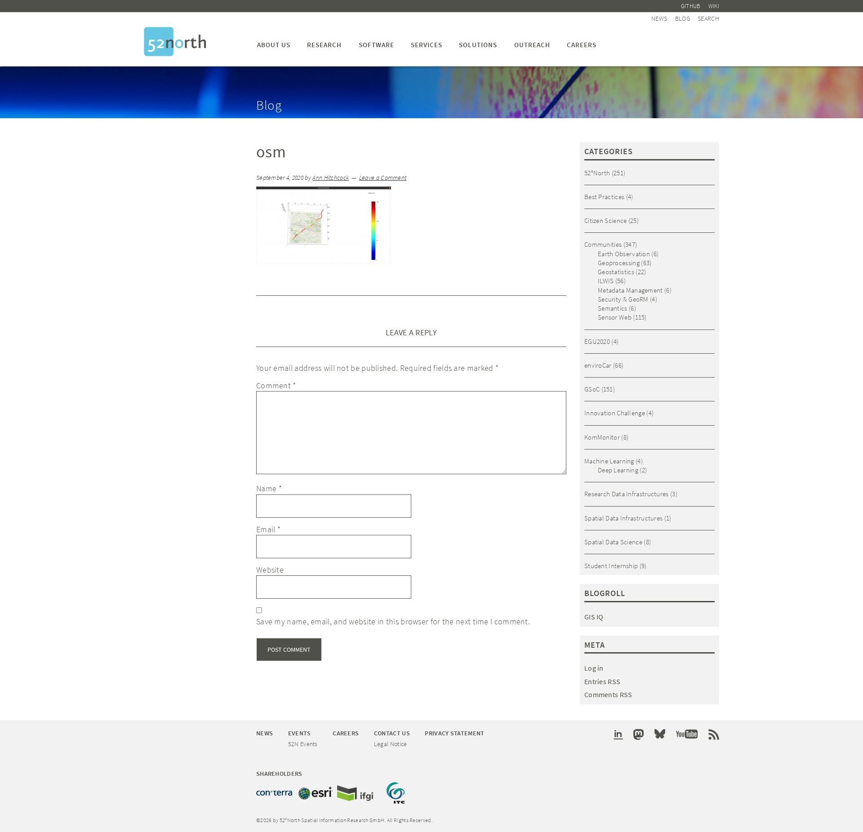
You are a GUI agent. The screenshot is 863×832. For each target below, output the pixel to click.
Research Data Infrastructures (626, 493)
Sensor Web (615, 317)
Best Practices (604, 196)
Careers (581, 44)
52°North (597, 173)
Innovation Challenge (614, 413)
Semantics (612, 308)
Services (426, 44)
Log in (594, 667)
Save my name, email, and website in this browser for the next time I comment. (393, 621)
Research (324, 44)
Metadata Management (630, 290)
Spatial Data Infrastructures (623, 518)
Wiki (713, 6)
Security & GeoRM (623, 299)
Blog (682, 18)
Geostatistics (616, 271)
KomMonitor (602, 437)
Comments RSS (608, 694)
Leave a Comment (383, 178)
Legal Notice (390, 744)
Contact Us (392, 733)
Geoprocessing (619, 262)
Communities (603, 244)
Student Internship (611, 565)
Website (270, 570)
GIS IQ (594, 616)
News (659, 18)
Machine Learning (609, 461)
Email (268, 529)
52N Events (303, 744)
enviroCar (598, 365)
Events (299, 733)
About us (273, 44)
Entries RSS (602, 681)
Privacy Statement (454, 733)
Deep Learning (618, 470)
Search (708, 18)
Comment (276, 385)
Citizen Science (605, 220)
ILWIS (606, 280)
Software (376, 44)
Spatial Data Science (613, 542)
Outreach (532, 44)
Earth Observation (624, 253)
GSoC (592, 389)
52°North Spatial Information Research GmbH (175, 41)
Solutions (478, 44)
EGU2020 (597, 341)
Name (269, 488)
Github (691, 6)
